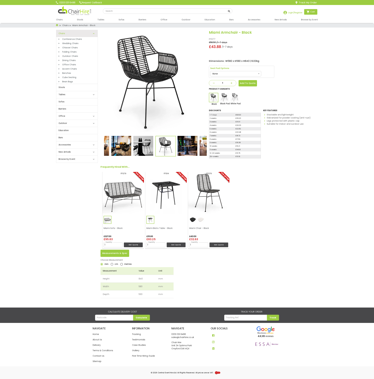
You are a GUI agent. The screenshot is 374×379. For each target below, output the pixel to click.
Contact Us (98, 355)
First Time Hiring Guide (143, 355)
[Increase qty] (231, 83)
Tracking (136, 334)
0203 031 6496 (178, 334)
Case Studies (139, 345)
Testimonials (138, 339)
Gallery (135, 350)
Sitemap (97, 361)
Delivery (97, 345)
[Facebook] (213, 335)
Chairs (65, 25)
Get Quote (133, 245)
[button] (77, 39)
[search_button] (229, 12)
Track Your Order (251, 311)
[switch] (216, 372)
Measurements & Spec (114, 253)
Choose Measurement (112, 260)
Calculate (141, 317)
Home (96, 334)
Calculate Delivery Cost (122, 311)
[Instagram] (213, 342)
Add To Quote (248, 83)
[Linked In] (213, 348)
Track (273, 317)
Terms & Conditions (103, 350)
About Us (97, 339)
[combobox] (235, 73)
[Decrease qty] (213, 83)
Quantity (109, 242)
